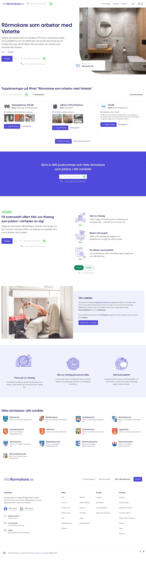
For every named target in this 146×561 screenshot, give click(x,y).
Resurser (122, 533)
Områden (83, 513)
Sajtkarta (64, 528)
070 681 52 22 (12, 518)
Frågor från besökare (103, 513)
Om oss (64, 502)
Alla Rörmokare (9, 500)
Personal (82, 508)
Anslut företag (123, 502)
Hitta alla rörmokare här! (81, 141)
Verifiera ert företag (125, 508)
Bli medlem (99, 502)
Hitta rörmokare (104, 479)
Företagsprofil (26, 126)
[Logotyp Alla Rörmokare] (19, 479)
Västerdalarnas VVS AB (23, 105)
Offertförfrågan (85, 502)
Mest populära (39, 94)
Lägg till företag (13, 126)
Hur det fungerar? (89, 479)
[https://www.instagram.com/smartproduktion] (144, 551)
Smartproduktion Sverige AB (38, 553)
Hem (62, 497)
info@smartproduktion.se (16, 525)
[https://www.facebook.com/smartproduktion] (140, 551)
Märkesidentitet (85, 523)
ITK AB (111, 105)
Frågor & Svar (65, 513)
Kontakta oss (65, 508)
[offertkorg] (80, 253)
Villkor (81, 518)
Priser (121, 528)
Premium (122, 523)
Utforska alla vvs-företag (88, 322)
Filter (63, 518)
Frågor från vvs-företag (127, 518)
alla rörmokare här (117, 222)
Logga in (99, 497)
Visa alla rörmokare (136, 94)
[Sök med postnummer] (51, 4)
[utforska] (80, 219)
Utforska (116, 4)
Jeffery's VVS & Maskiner (71, 105)
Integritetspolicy (66, 523)
